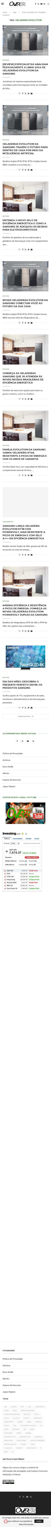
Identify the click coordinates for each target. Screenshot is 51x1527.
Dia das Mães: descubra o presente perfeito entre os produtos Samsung (22, 684)
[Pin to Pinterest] (28, 93)
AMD (5, 1407)
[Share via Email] (31, 93)
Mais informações (26, 1524)
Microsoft (16, 1429)
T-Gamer (23, 1444)
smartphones (21, 1440)
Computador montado (12, 1414)
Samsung (28, 1433)
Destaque (27, 1414)
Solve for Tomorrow (37, 1440)
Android (14, 1407)
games (29, 1422)
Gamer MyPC (37, 1418)
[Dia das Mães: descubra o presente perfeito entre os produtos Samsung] (25, 658)
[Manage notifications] (6, 1521)
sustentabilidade (10, 1444)
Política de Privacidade (12, 753)
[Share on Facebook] (22, 93)
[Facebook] (35, 4)
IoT (41, 1425)
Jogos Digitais (9, 786)
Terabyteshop (31, 1448)
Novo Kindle (8, 767)
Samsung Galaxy (10, 1436)
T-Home (32, 1444)
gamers (20, 1422)
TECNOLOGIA (8, 1448)
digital (36, 1414)
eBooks (6, 773)
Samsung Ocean (24, 1436)
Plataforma (8, 1433)
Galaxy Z (26, 1418)
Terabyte (19, 1448)
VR (12, 1451)
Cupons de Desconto (12, 780)
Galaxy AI (16, 1418)
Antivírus (6, 760)
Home (5, 12)
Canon (6, 1410)
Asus (29, 1407)
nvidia (32, 1429)
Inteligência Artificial (28, 1425)
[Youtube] (41, 4)
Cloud (15, 1410)
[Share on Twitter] (25, 93)
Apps (22, 1407)
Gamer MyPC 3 (9, 1422)
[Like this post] (19, 93)
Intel (15, 1425)
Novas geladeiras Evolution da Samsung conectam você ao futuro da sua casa (25, 303)
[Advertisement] (25, 1006)
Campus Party (40, 1407)
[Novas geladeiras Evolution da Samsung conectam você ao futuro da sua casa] (25, 276)
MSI (25, 1429)
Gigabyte (38, 1422)
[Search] (48, 4)
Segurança (38, 1436)
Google (6, 1425)
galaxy (6, 1418)
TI (40, 1448)
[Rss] (44, 4)
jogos (6, 1429)
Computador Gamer (27, 1410)
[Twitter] (38, 4)
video (6, 1451)
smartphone (8, 1440)
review (18, 1433)
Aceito (38, 1521)
